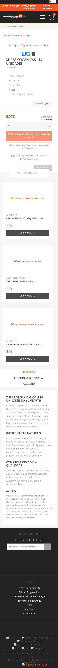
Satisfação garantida (29, 592)
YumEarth (12, 67)
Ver (27, 172)
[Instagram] (29, 566)
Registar (47, 546)
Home (7, 35)
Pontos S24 (29, 613)
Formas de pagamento (29, 587)
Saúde (16, 35)
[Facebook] (22, 566)
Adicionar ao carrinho (37, 136)
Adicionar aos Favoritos (35, 147)
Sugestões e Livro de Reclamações (29, 596)
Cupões (29, 609)
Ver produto (27, 232)
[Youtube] (35, 566)
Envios (29, 604)
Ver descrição (42, 103)
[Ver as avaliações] (11, 71)
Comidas (25, 35)
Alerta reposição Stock (33, 157)
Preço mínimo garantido (29, 600)
